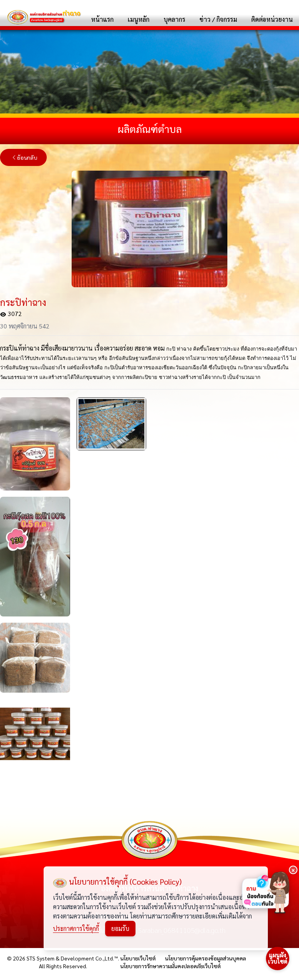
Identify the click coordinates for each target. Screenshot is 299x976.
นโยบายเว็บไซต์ (138, 958)
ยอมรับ (120, 928)
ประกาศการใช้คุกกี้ (76, 928)
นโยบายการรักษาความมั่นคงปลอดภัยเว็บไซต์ (170, 965)
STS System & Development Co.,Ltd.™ (72, 958)
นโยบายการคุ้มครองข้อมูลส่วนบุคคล (205, 958)
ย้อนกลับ (27, 157)
